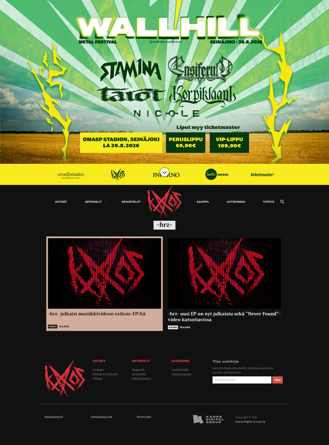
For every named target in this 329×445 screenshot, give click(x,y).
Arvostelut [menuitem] (131, 202)
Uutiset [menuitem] (61, 202)
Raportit (138, 370)
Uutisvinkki (179, 370)
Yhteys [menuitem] (268, 202)
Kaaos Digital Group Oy (250, 421)
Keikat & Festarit (105, 374)
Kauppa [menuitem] (203, 202)
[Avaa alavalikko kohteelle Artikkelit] (105, 202)
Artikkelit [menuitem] (93, 202)
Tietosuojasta (181, 374)
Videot (98, 378)
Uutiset (98, 370)
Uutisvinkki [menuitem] (236, 202)
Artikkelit (139, 374)
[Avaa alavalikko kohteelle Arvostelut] (144, 202)
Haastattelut (141, 378)
